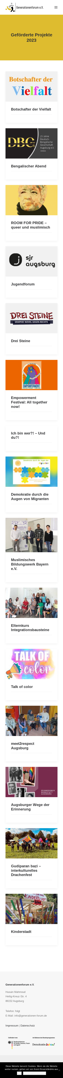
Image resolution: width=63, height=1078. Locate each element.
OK (19, 1073)
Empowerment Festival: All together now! (29, 402)
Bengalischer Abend (28, 166)
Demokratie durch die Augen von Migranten (30, 496)
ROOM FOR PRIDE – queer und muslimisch (30, 225)
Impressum (12, 1025)
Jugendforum (23, 284)
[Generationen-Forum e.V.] (24, 7)
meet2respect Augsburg (22, 745)
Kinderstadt (21, 932)
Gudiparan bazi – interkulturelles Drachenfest (26, 870)
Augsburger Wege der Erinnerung (30, 807)
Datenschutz (27, 1025)
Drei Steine (20, 341)
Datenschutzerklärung (34, 1073)
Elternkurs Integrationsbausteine (30, 627)
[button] (56, 7)
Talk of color (22, 687)
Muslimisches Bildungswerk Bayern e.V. (29, 564)
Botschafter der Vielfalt (31, 109)
